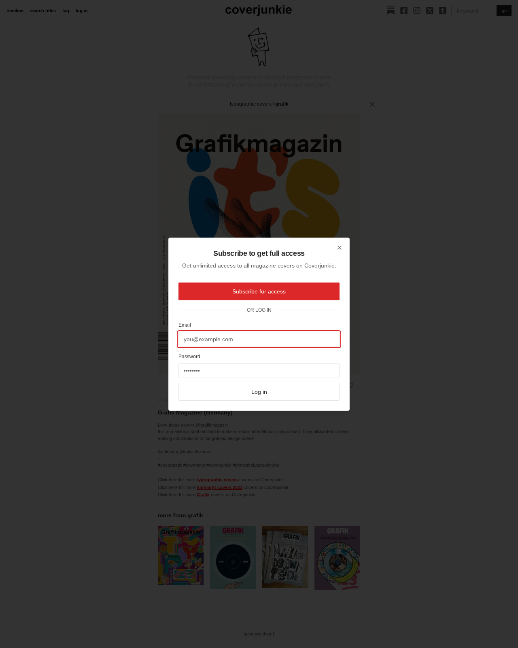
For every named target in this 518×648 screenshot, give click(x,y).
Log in (259, 392)
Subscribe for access (259, 291)
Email (184, 325)
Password (189, 356)
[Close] (339, 247)
